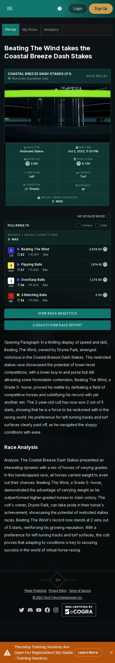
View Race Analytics (57, 313)
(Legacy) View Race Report (57, 325)
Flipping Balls (31, 264)
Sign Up (100, 8)
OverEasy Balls (33, 280)
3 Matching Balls (34, 295)
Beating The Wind (35, 249)
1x (29, 136)
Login (78, 8)
